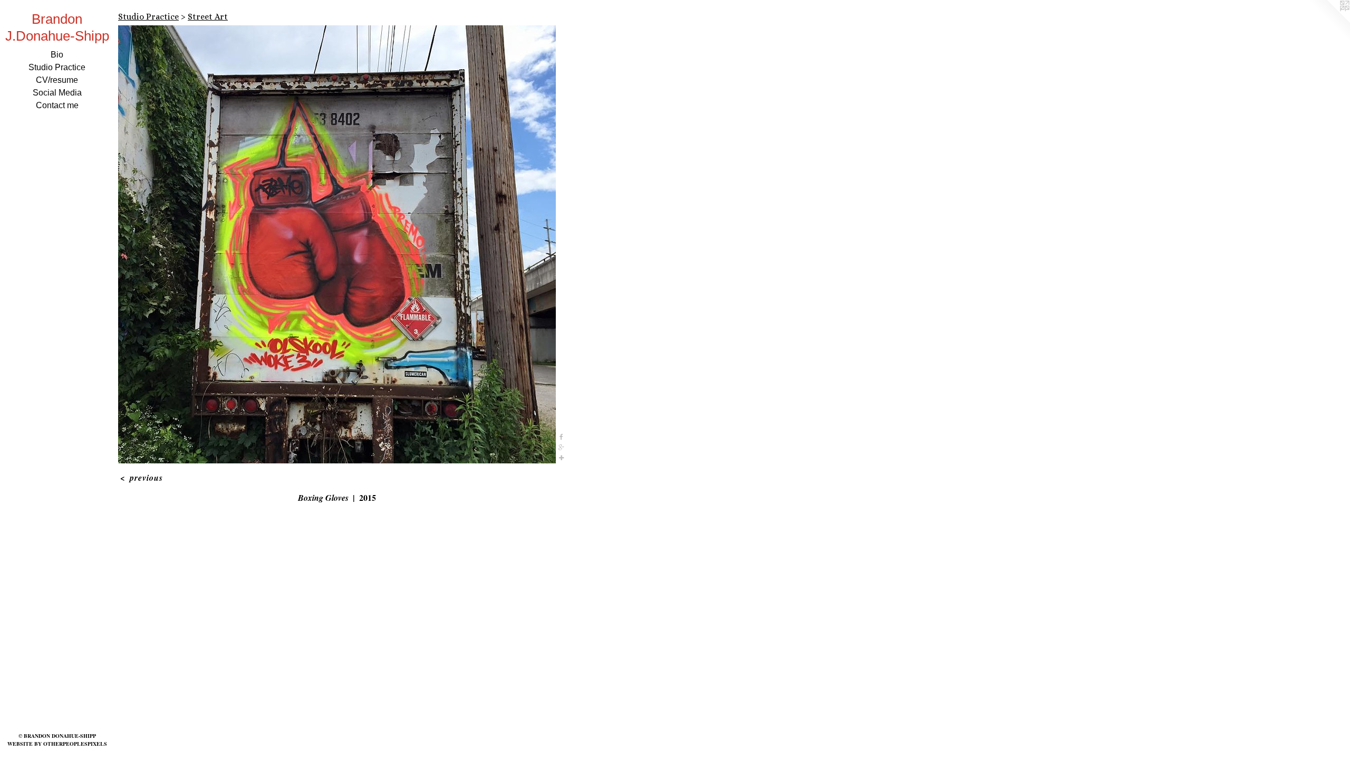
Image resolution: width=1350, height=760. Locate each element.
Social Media (57, 92)
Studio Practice (56, 67)
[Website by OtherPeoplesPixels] (1329, 21)
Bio (57, 54)
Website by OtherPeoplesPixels (57, 743)
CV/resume (57, 79)
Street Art (208, 17)
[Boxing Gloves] (337, 244)
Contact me (57, 105)
